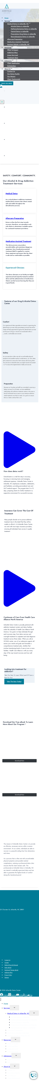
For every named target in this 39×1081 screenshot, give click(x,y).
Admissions (7, 1056)
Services (7, 1008)
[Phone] (1, 86)
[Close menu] (0, 999)
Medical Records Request (11, 965)
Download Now (19, 761)
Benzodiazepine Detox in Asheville (23, 37)
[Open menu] (2, 102)
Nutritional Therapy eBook (11, 970)
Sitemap (7, 978)
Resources (7, 1040)
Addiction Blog (8, 972)
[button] (19, 467)
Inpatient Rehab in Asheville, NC (18, 44)
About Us (7, 1066)
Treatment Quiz (12, 58)
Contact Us (7, 960)
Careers (7, 963)
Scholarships (11, 66)
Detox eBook (8, 968)
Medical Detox (12, 193)
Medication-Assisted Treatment (18, 241)
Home (6, 18)
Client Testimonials (13, 79)
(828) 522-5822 (6, 83)
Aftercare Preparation (15, 218)
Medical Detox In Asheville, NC (18, 1013)
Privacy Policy (8, 975)
